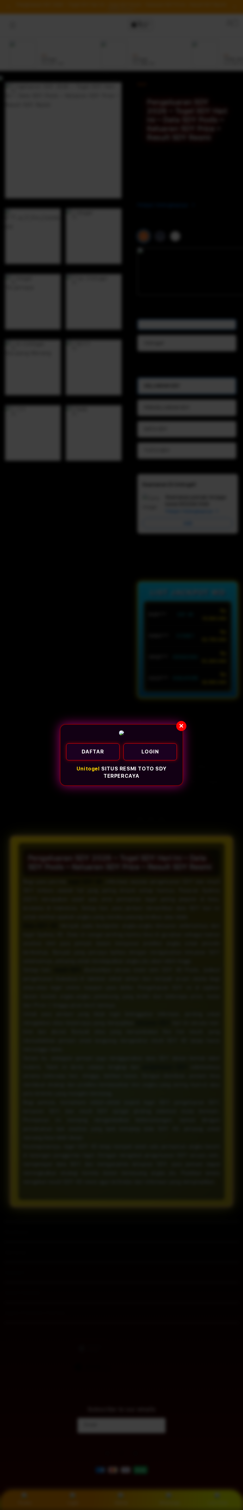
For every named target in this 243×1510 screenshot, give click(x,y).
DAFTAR (93, 752)
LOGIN (150, 752)
